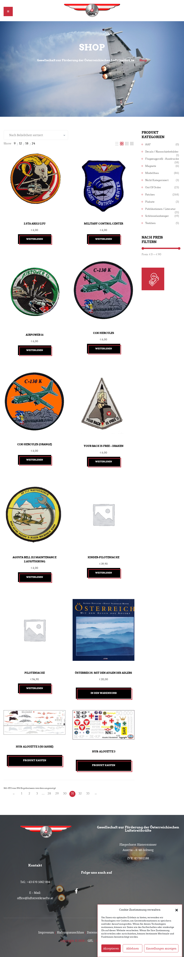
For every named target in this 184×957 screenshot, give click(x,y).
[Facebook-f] (76, 891)
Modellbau (152, 173)
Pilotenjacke (34, 672)
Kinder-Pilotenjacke (103, 557)
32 (80, 793)
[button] (176, 910)
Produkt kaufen (34, 760)
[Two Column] (122, 143)
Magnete (150, 166)
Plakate (150, 201)
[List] (117, 143)
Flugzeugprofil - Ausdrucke (162, 158)
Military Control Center (103, 223)
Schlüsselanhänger (157, 216)
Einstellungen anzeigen (161, 948)
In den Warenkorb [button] (104, 693)
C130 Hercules (103, 333)
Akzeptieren (111, 948)
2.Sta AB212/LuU (34, 223)
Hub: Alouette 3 (103, 751)
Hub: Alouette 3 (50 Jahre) (34, 746)
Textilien (150, 223)
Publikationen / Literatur (160, 209)
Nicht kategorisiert (157, 180)
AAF (148, 144)
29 (57, 793)
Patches (150, 194)
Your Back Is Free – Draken (103, 446)
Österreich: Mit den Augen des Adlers (103, 672)
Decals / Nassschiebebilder (162, 151)
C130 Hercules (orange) (34, 444)
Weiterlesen (34, 239)
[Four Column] (132, 143)
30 (64, 793)
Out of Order (153, 187)
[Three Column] (127, 143)
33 (87, 793)
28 (49, 793)
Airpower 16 (34, 334)
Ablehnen (132, 948)
